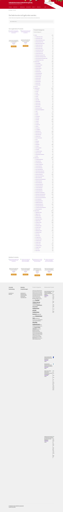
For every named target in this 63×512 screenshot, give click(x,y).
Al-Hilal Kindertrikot (39, 162)
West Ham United (38, 152)
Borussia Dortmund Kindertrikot (41, 179)
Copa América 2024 (23, 297)
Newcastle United (38, 134)
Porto (37, 139)
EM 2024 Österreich (38, 74)
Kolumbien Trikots (38, 225)
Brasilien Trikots (38, 215)
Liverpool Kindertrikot (39, 190)
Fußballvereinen (37, 88)
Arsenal (37, 96)
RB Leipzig (37, 141)
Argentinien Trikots (39, 212)
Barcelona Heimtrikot (34, 291)
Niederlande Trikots (39, 230)
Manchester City (38, 131)
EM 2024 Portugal (38, 76)
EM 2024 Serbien (38, 79)
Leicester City (38, 124)
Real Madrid (37, 144)
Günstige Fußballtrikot (38, 320)
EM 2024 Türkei (38, 83)
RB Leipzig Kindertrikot (39, 200)
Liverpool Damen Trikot (39, 53)
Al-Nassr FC (37, 94)
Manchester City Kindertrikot (40, 192)
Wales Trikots (38, 250)
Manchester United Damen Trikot (41, 56)
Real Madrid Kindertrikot (39, 204)
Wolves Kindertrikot (39, 209)
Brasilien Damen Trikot (39, 45)
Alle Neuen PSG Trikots (39, 290)
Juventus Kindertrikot (39, 187)
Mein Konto (10, 294)
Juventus (37, 121)
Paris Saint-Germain (39, 137)
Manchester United (38, 132)
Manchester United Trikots (36, 331)
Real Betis (37, 142)
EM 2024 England (38, 66)
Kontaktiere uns (11, 293)
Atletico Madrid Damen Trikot (40, 40)
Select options (14, 46)
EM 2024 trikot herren (35, 296)
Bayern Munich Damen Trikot (40, 43)
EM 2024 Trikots (37, 61)
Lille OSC (37, 126)
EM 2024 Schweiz (38, 78)
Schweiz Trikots (38, 242)
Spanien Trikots (38, 243)
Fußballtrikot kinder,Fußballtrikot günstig (20, 2)
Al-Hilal (37, 93)
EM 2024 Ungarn (38, 84)
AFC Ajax (37, 91)
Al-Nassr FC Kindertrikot (39, 164)
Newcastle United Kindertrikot (40, 195)
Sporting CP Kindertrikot (39, 205)
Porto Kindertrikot (38, 199)
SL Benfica (37, 146)
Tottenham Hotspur (39, 151)
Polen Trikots (38, 235)
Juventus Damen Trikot (39, 51)
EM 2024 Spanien (38, 81)
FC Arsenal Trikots (37, 297)
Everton (37, 114)
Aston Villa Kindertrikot (39, 169)
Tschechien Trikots (39, 245)
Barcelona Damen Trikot (39, 41)
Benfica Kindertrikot (39, 177)
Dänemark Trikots (38, 217)
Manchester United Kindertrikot (40, 194)
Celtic (37, 111)
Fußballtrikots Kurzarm (35, 319)
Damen (36, 35)
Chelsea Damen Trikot (39, 46)
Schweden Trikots (38, 240)
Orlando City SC (38, 136)
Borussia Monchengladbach (40, 109)
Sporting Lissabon (38, 147)
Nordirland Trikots (38, 232)
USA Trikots (37, 248)
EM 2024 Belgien (38, 63)
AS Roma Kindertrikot (39, 167)
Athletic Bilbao (38, 101)
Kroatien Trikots (38, 227)
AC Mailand (37, 89)
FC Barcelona (38, 116)
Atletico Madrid (38, 104)
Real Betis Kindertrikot (39, 202)
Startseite (11, 10)
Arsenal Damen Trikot (39, 38)
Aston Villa (37, 99)
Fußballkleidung (35, 303)
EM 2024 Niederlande (39, 73)
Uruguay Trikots (38, 247)
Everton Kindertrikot (39, 182)
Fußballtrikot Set (37, 318)
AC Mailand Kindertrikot (39, 159)
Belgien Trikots (38, 214)
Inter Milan (37, 119)
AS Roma (37, 98)
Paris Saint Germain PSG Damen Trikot (41, 58)
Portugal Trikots (38, 237)
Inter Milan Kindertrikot (39, 185)
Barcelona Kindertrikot (39, 174)
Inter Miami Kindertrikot (39, 184)
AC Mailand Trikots (34, 290)
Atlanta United (38, 103)
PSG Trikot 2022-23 (37, 334)
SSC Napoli (37, 149)
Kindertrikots (37, 157)
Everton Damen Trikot (39, 48)
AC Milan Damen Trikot (39, 36)
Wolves (37, 156)
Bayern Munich (38, 106)
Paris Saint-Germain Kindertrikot (41, 197)
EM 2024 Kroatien (38, 71)
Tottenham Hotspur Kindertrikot (41, 207)
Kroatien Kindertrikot (39, 189)
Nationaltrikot (37, 210)
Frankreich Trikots (38, 222)
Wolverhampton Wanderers (40, 154)
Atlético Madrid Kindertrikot (40, 172)
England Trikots (38, 220)
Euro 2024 (36, 86)
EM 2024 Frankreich (38, 68)
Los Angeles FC (38, 129)
